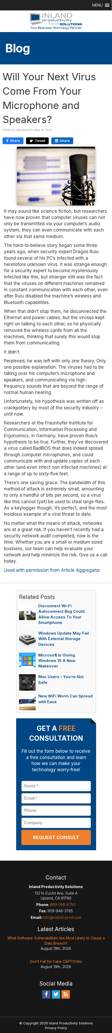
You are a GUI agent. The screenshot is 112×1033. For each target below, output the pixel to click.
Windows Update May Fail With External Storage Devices (63, 639)
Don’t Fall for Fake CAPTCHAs (56, 961)
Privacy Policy (56, 1028)
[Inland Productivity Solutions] (56, 20)
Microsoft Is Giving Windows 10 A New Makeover (56, 661)
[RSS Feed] (65, 994)
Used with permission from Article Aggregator (52, 570)
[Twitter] (56, 994)
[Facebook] (46, 994)
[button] (97, 5)
